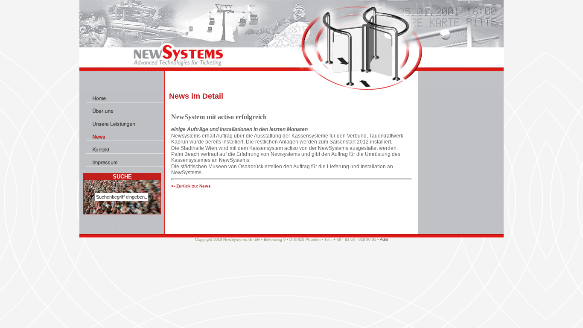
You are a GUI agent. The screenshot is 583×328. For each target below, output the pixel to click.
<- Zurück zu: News (191, 186)
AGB (384, 239)
